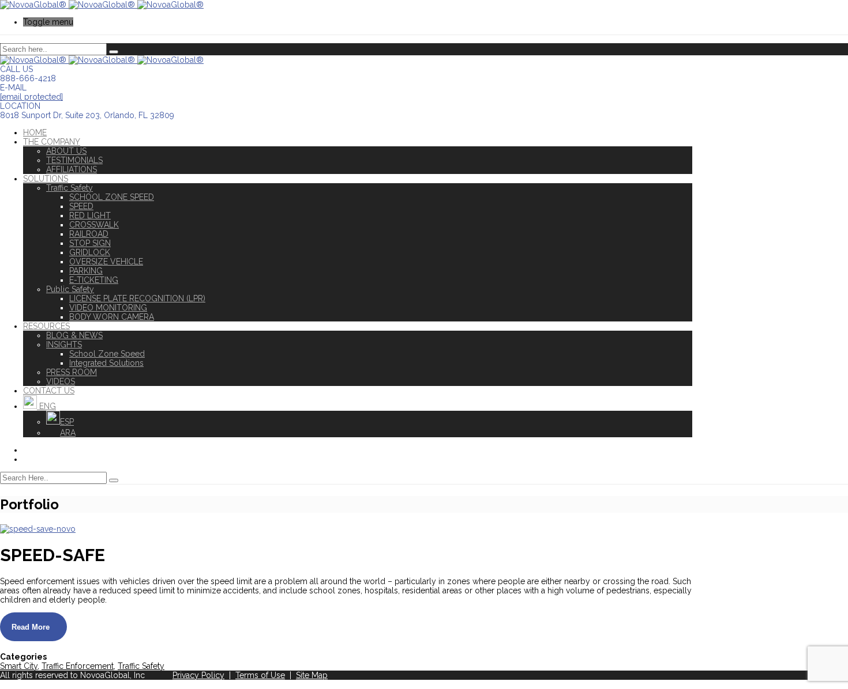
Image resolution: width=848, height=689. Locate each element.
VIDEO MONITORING (108, 307)
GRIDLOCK (89, 252)
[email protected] (31, 96)
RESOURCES (46, 326)
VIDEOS (60, 381)
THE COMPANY (51, 141)
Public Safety (70, 289)
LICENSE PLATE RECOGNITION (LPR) (137, 298)
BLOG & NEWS (74, 335)
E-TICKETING (93, 280)
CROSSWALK (94, 224)
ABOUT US (66, 151)
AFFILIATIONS (71, 169)
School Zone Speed (107, 353)
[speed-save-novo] (38, 528)
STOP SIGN (90, 243)
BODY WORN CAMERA (111, 316)
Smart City (18, 666)
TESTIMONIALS (74, 160)
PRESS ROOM (71, 372)
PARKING (86, 270)
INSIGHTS (64, 344)
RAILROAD (88, 233)
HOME (35, 132)
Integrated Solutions (106, 363)
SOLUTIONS (45, 178)
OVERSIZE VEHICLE (106, 261)
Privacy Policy (198, 675)
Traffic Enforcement (78, 666)
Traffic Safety (69, 187)
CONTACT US (48, 390)
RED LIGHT (90, 215)
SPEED (81, 206)
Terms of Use (260, 675)
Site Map (312, 675)
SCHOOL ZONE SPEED (111, 197)
